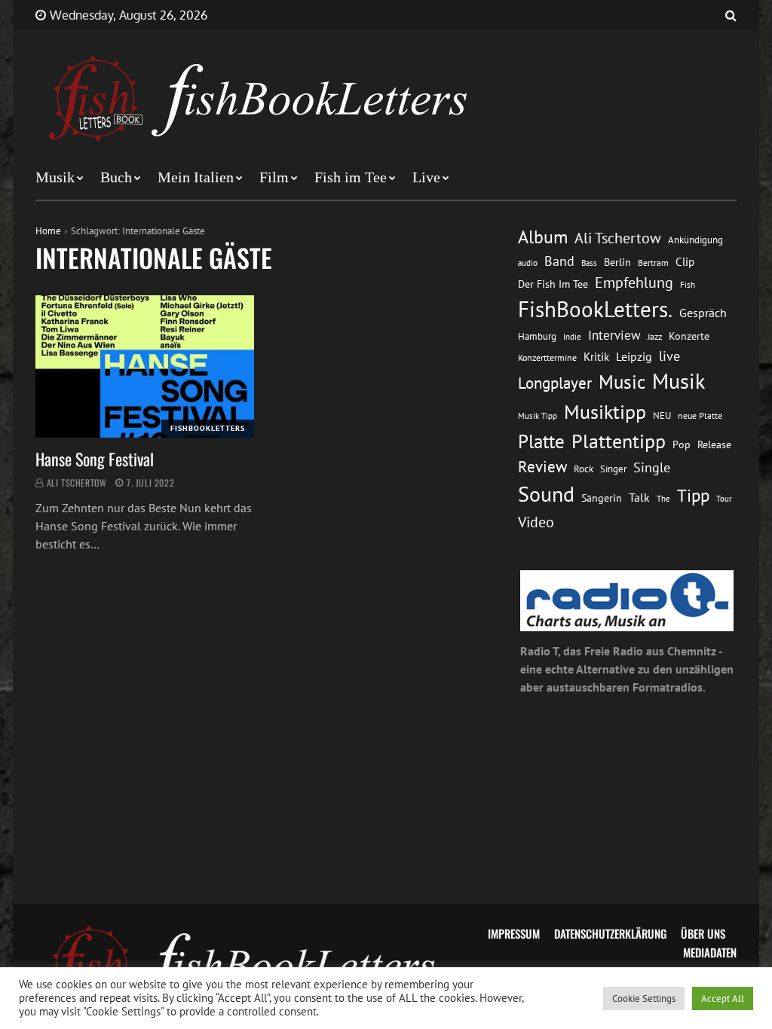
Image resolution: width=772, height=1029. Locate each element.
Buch (116, 177)
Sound (546, 494)
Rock (583, 468)
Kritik (596, 357)
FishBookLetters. (595, 309)
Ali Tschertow (77, 482)
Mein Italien (196, 177)
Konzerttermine (547, 357)
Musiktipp (605, 411)
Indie (572, 336)
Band (559, 261)
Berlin (617, 262)
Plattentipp (618, 441)
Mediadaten (710, 952)
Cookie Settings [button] (644, 998)
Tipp (693, 495)
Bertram (653, 262)
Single (651, 467)
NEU (662, 415)
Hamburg (537, 336)
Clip (685, 262)
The (663, 498)
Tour (724, 498)
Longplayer (555, 382)
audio (528, 262)
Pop (681, 444)
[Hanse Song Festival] (144, 366)
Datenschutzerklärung (610, 933)
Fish (687, 284)
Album (543, 237)
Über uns (703, 933)
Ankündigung (695, 240)
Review (542, 466)
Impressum (514, 933)
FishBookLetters (207, 428)
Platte (541, 441)
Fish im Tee (350, 177)
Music (622, 382)
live (669, 356)
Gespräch (703, 312)
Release (714, 444)
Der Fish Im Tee (553, 284)
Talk (639, 497)
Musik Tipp (537, 415)
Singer (613, 469)
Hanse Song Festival (94, 459)
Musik (55, 177)
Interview (614, 335)
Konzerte (689, 336)
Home (48, 230)
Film (274, 177)
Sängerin (601, 498)
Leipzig (634, 356)
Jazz (655, 336)
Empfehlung (634, 282)
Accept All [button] (722, 998)
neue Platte (700, 415)
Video (536, 521)
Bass (589, 262)
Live (426, 177)
